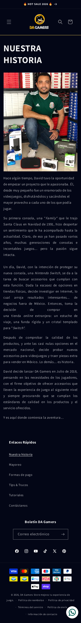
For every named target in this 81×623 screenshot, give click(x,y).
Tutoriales (16, 495)
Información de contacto (42, 614)
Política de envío (57, 607)
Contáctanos (18, 505)
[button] (9, 22)
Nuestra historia (21, 454)
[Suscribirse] (63, 534)
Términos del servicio (30, 607)
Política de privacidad (61, 600)
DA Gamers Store (30, 594)
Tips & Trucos (18, 485)
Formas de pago (20, 475)
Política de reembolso (31, 600)
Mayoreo (15, 465)
